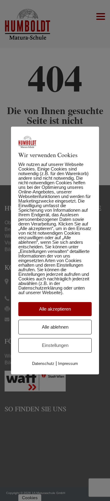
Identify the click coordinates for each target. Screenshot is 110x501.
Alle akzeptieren (55, 309)
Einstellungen (55, 345)
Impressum (68, 363)
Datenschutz (43, 363)
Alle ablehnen (55, 327)
